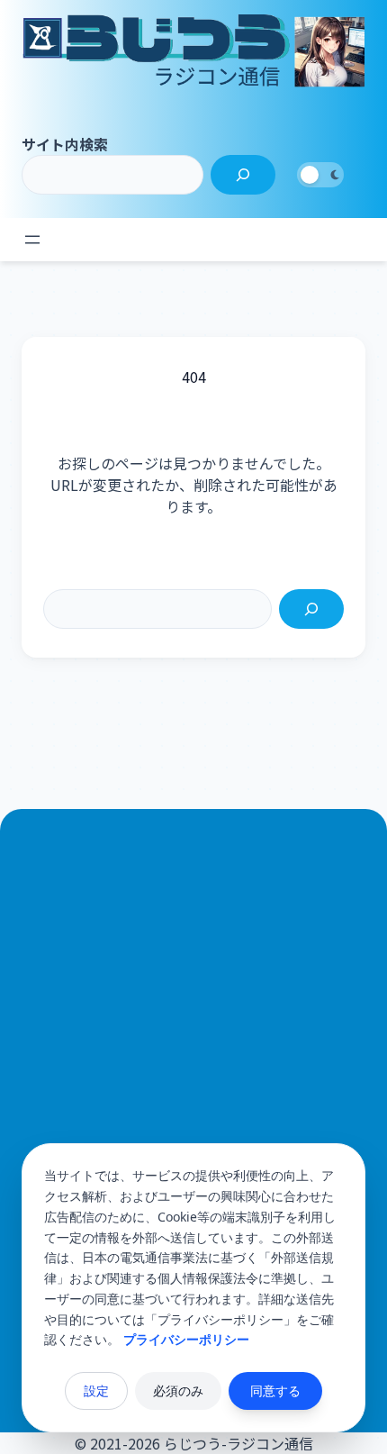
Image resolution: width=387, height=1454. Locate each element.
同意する (275, 1390)
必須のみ (178, 1390)
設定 (96, 1390)
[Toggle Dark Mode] (320, 175)
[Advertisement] (193, 1100)
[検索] (243, 175)
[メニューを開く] (32, 239)
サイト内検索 (65, 144)
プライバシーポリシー (186, 1339)
